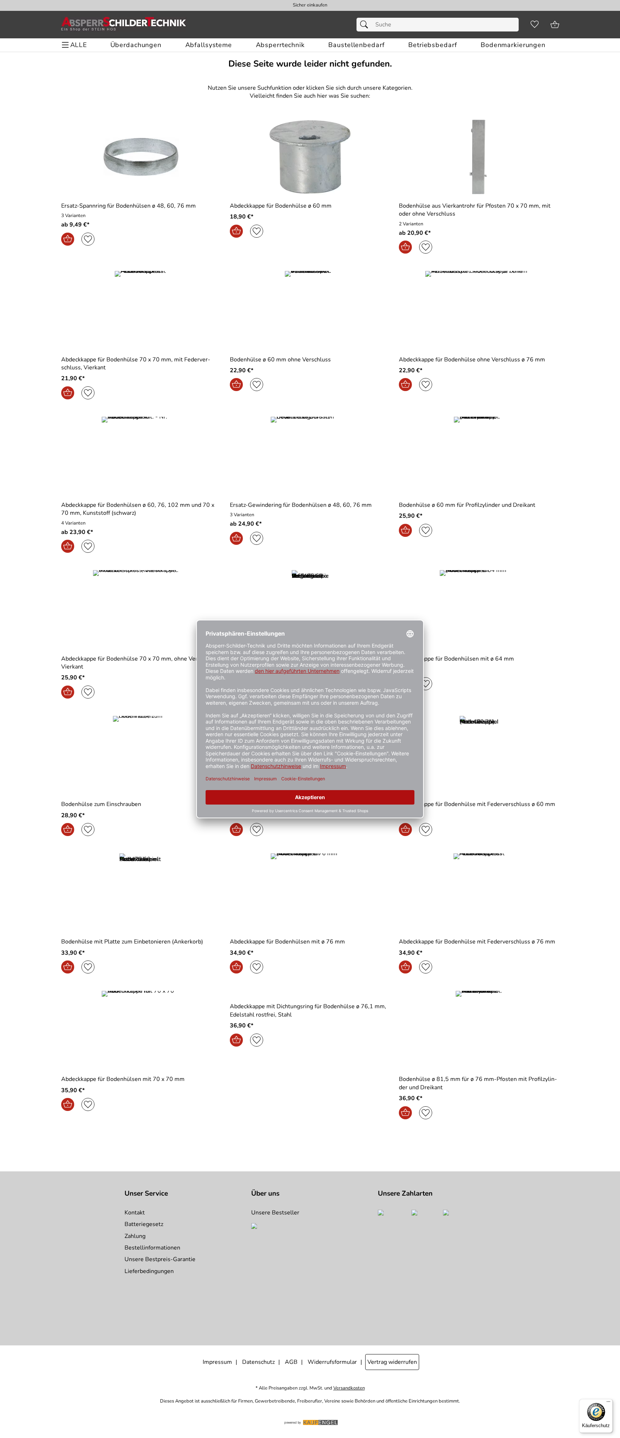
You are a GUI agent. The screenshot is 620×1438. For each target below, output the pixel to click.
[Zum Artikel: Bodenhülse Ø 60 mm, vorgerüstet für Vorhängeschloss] (310, 609)
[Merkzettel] (534, 24)
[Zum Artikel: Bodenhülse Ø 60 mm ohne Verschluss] (310, 310)
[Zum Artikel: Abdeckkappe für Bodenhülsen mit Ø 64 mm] (479, 609)
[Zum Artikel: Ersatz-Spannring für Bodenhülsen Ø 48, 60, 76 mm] (141, 157)
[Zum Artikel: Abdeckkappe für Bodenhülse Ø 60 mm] (310, 157)
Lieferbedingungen (149, 1271)
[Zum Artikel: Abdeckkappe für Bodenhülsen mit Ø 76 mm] (310, 892)
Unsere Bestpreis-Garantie (160, 1259)
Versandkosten (349, 1388)
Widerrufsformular (332, 1362)
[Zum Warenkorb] (555, 24)
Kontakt (135, 1213)
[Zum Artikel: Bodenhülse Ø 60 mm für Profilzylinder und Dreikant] (479, 456)
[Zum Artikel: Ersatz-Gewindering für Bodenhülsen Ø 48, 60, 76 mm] (310, 456)
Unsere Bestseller (275, 1213)
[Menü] (608, 1403)
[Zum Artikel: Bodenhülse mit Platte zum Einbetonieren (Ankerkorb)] (141, 892)
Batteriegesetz (144, 1224)
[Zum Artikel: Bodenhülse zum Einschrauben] (141, 755)
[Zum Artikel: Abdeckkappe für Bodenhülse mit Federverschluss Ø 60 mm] (479, 755)
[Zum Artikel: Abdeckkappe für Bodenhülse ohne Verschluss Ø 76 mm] (479, 310)
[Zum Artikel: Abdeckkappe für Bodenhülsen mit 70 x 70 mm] (141, 1030)
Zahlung (135, 1236)
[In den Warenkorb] (67, 239)
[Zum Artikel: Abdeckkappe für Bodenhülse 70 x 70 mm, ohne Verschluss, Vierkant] (141, 609)
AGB (291, 1362)
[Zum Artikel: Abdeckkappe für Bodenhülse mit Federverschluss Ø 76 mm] (479, 892)
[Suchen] (366, 24)
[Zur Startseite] (123, 24)
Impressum (217, 1362)
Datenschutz (258, 1362)
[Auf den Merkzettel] (87, 239)
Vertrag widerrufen (392, 1362)
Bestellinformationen (152, 1248)
